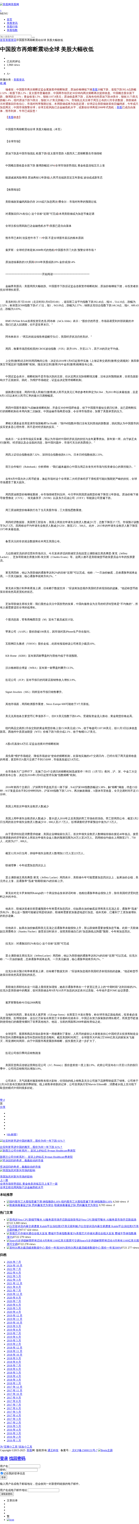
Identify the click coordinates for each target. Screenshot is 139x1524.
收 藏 (3, 83)
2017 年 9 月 (14, 1397)
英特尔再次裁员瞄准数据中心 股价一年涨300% (93, 1247)
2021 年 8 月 (14, 1286)
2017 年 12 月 (14, 1386)
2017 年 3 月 (14, 1419)
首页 (9, 19)
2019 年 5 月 (14, 1340)
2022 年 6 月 (14, 1272)
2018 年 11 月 (14, 1351)
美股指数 (12, 30)
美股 (95, 89)
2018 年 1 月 (14, 1383)
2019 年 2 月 (14, 1344)
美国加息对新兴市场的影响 (16, 1176)
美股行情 (12, 26)
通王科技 (53, 1450)
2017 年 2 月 (14, 1422)
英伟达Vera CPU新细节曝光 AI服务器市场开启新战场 (104, 1219)
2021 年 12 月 (14, 1283)
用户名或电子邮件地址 (13, 1490)
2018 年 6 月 (14, 1369)
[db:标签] (12, 1134)
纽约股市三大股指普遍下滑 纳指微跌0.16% (86, 1201)
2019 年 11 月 (14, 1319)
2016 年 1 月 (14, 1440)
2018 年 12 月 (14, 1347)
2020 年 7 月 (14, 1301)
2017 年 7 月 (14, 1404)
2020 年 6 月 (14, 1304)
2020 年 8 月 (14, 1297)
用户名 (4, 1466)
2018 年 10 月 (14, 1354)
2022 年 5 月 (14, 1276)
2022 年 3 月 (14, 1279)
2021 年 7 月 (14, 1290)
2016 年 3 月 (14, 1433)
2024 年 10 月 (14, 1265)
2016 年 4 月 (14, 1429)
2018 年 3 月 (14, 1379)
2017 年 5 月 (14, 1411)
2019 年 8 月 (14, 1329)
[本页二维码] (10, 1519)
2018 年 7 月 (14, 1365)
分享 (2, 1107)
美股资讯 (12, 23)
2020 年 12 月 (14, 1294)
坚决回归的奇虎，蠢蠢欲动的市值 (20, 1166)
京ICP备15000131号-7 (84, 1450)
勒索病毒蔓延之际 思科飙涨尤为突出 (76, 1205)
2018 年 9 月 (14, 1358)
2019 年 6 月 (14, 1336)
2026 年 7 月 (14, 1262)
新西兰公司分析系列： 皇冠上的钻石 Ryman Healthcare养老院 (36, 1156)
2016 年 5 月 (14, 1426)
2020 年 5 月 (14, 1308)
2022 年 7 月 (14, 1269)
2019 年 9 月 (14, 1326)
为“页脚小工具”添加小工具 (16, 1446)
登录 (4, 1458)
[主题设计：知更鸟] (105, 1450)
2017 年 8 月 (14, 1401)
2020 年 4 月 (14, 1311)
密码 (2, 1469)
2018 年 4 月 (14, 1376)
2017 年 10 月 (14, 1394)
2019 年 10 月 (14, 1322)
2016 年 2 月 (14, 1436)
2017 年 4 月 (14, 1415)
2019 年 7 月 (14, 1333)
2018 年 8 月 (14, 1361)
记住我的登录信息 (14, 1473)
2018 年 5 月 (14, 1372)
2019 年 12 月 (14, 1315)
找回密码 (17, 1458)
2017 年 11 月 (14, 1390)
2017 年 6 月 (14, 1408)
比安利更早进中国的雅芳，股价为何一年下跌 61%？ (31, 1147)
